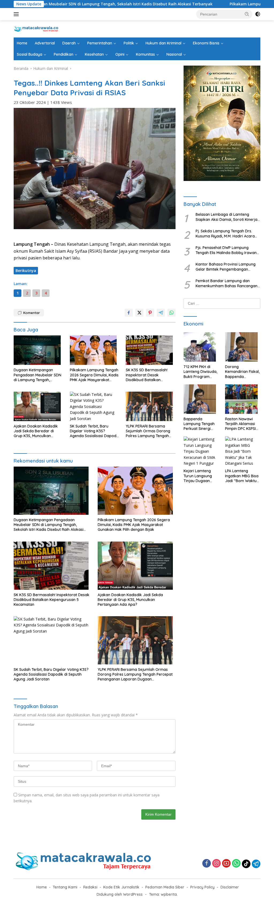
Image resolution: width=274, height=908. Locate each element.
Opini (119, 54)
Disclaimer (229, 887)
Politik (129, 43)
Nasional (174, 54)
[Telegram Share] (161, 313)
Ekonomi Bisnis (206, 43)
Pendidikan (63, 54)
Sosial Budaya (29, 54)
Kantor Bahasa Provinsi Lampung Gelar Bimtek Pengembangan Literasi (226, 266)
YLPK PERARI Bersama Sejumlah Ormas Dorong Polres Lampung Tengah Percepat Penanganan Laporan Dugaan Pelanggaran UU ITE (148, 431)
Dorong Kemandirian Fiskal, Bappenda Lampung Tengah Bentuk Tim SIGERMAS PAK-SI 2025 (242, 371)
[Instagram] (216, 863)
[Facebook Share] (129, 313)
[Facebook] (206, 863)
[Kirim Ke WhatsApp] (172, 313)
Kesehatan (94, 54)
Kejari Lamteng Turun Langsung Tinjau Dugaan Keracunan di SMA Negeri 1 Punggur (200, 475)
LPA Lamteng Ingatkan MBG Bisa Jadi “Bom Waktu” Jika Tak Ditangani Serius (241, 475)
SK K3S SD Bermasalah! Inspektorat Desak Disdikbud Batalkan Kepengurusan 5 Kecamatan (147, 375)
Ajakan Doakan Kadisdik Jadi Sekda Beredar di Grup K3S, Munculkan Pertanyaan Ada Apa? (36, 431)
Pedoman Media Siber (164, 887)
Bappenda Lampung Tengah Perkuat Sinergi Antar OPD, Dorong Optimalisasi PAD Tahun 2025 (201, 424)
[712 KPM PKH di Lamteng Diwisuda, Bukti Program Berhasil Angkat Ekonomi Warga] (201, 348)
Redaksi (90, 887)
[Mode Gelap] (257, 14)
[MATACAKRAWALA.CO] (36, 28)
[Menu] (17, 14)
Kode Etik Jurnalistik (121, 887)
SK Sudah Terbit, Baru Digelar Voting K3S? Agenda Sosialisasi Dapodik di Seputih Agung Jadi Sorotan (94, 431)
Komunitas (145, 54)
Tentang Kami (65, 887)
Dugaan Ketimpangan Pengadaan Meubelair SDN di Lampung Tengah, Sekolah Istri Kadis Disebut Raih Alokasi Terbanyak (37, 375)
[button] (247, 14)
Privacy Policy (202, 887)
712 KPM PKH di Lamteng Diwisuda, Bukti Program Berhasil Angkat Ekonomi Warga (200, 371)
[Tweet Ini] (139, 313)
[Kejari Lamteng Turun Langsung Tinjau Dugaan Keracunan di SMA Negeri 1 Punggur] (201, 452)
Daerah (69, 43)
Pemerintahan (99, 43)
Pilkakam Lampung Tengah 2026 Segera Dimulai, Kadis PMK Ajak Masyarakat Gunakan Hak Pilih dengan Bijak (94, 375)
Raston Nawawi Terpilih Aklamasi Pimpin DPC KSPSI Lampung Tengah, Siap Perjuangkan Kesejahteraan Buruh (241, 424)
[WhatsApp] (236, 863)
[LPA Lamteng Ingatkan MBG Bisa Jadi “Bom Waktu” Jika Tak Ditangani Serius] (242, 452)
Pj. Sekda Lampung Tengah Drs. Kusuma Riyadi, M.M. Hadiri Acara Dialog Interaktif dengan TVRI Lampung (225, 233)
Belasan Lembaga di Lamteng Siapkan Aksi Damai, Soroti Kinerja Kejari (226, 217)
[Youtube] (226, 863)
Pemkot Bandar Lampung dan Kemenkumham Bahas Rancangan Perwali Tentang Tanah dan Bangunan (226, 283)
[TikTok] (246, 864)
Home (22, 43)
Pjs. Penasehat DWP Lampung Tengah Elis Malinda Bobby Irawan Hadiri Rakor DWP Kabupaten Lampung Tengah (226, 250)
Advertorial (45, 43)
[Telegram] (256, 864)
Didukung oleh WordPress (120, 894)
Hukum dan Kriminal (163, 43)
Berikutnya (26, 270)
